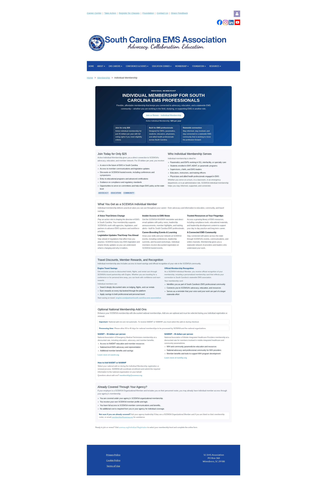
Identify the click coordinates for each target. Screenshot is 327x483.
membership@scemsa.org (131, 375)
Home (90, 77)
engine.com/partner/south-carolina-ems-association (138, 298)
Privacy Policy (113, 454)
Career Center (94, 13)
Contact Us (162, 13)
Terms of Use (113, 465)
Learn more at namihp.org (175, 358)
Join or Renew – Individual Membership (163, 115)
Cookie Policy (113, 460)
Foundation (148, 13)
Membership (103, 77)
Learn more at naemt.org (108, 355)
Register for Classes (129, 13)
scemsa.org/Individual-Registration (133, 427)
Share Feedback (179, 13)
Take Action (110, 13)
